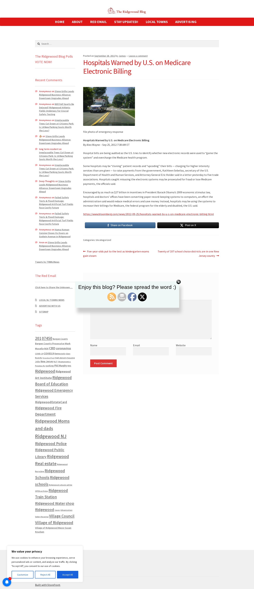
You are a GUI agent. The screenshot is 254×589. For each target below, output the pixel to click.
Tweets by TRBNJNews (47, 261)
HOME (59, 22)
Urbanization (66, 510)
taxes (57, 510)
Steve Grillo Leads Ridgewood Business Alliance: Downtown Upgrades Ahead (56, 95)
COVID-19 (39, 354)
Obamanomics (64, 361)
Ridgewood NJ (51, 436)
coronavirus (63, 348)
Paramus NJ (40, 366)
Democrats (59, 353)
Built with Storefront (47, 585)
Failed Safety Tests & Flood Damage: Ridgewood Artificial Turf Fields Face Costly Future (56, 202)
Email (136, 345)
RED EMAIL (98, 22)
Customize (22, 574)
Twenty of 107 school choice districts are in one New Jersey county (188, 253)
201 (38, 338)
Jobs (37, 361)
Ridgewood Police (51, 443)
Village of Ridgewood (54, 522)
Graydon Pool (49, 358)
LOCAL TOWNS (157, 22)
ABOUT (77, 22)
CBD (52, 348)
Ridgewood (45, 371)
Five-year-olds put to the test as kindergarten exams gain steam (116, 253)
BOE (46, 348)
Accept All (67, 574)
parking (50, 365)
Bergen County (60, 338)
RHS (69, 365)
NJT (56, 361)
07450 (47, 338)
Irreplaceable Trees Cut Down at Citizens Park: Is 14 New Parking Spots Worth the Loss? (56, 125)
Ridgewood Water (50, 503)
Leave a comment (138, 55)
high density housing (65, 357)
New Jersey (47, 361)
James (122, 55)
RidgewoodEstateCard (51, 402)
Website (181, 345)
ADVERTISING (185, 22)
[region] (45, 564)
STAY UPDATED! (126, 22)
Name (93, 345)
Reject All (45, 574)
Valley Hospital (42, 517)
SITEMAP (43, 311)
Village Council (61, 515)
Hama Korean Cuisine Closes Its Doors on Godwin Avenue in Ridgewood (54, 233)
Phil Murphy (60, 365)
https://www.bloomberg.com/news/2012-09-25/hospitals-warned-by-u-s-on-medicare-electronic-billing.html (148, 214)
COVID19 (49, 353)
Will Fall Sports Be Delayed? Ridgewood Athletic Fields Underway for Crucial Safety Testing (56, 109)
